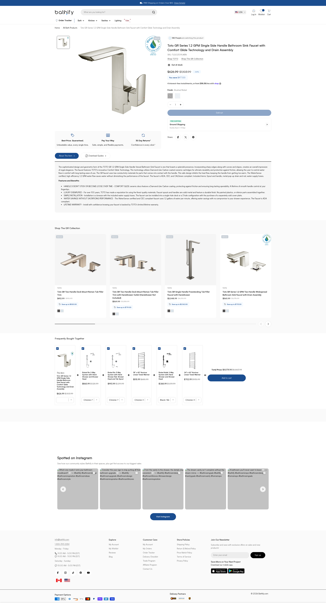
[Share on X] (186, 137)
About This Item (65, 156)
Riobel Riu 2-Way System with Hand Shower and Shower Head (90, 375)
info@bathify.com (62, 539)
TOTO (59, 288)
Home (57, 28)
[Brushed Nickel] (170, 96)
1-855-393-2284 (62, 544)
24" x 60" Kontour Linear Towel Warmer (192, 373)
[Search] (153, 12)
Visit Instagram (163, 516)
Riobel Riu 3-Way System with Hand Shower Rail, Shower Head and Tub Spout (116, 375)
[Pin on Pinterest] (193, 137)
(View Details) (179, 3)
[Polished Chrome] (177, 96)
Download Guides (96, 156)
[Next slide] (268, 324)
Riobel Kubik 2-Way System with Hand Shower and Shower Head (167, 375)
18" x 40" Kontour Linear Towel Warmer (141, 373)
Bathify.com (263, 593)
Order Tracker (65, 20)
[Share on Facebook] (178, 137)
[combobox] (119, 12)
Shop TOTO (172, 59)
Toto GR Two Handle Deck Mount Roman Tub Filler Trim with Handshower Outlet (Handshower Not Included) (135, 295)
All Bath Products (70, 28)
